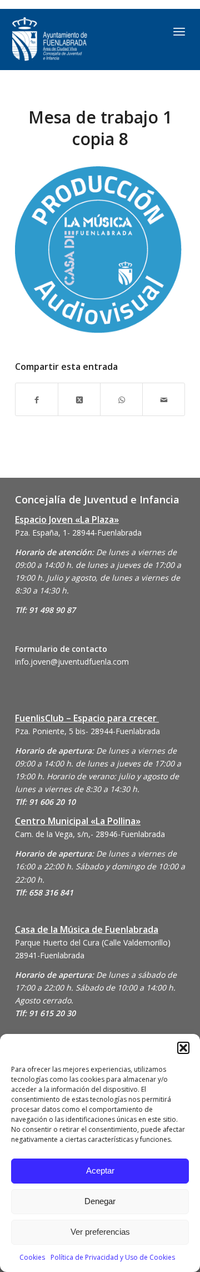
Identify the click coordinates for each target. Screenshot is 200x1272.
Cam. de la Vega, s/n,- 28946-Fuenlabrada (90, 834)
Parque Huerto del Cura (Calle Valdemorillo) (93, 942)
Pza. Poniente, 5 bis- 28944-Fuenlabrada (87, 731)
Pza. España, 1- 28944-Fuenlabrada (78, 532)
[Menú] (179, 31)
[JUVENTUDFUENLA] (75, 39)
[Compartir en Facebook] (37, 399)
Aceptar (100, 1170)
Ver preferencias (100, 1231)
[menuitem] (179, 31)
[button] (183, 1047)
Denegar (100, 1201)
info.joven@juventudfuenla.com (72, 661)
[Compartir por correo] (163, 399)
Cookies (32, 1257)
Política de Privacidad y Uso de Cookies (113, 1257)
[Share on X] (79, 399)
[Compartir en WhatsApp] (121, 399)
